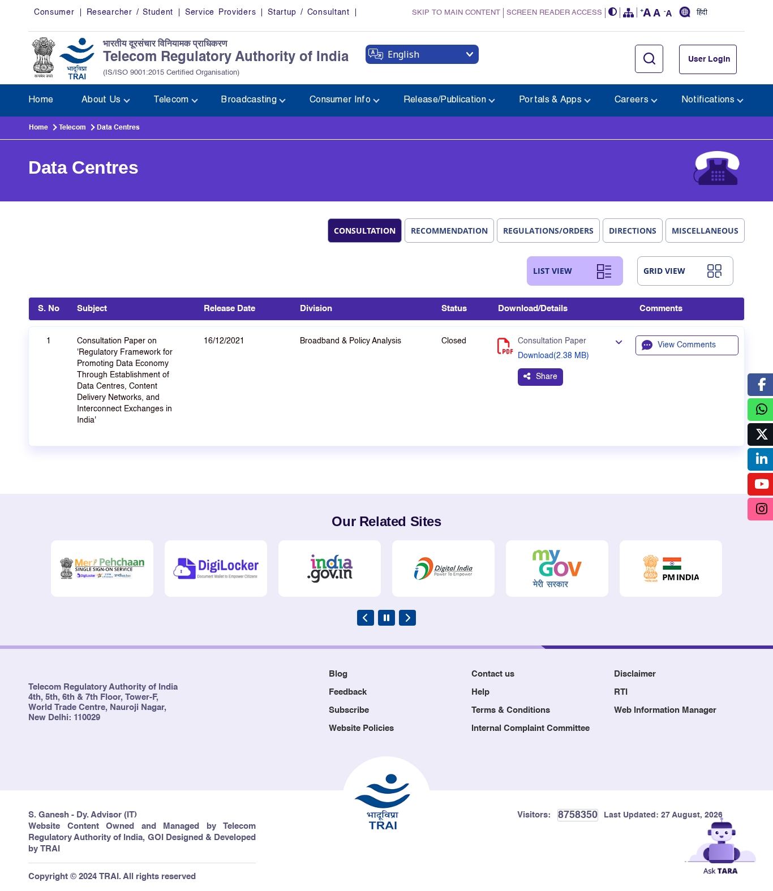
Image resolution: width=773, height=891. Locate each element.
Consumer (54, 12)
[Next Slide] (407, 618)
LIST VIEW (552, 270)
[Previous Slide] (365, 618)
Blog (338, 674)
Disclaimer (635, 674)
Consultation (365, 230)
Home (38, 127)
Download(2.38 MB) (553, 356)
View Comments (687, 345)
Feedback (348, 692)
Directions (632, 230)
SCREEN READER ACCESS (554, 12)
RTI (621, 692)
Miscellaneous (705, 230)
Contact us (492, 674)
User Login (709, 59)
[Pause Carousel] (386, 618)
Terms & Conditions (510, 710)
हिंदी (702, 13)
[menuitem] (40, 100)
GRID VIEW (664, 270)
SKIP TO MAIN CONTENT (456, 12)
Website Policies (361, 728)
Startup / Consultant (308, 12)
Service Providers (220, 12)
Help (480, 692)
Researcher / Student (130, 12)
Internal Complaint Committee (530, 728)
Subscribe (349, 710)
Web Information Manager (665, 710)
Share (546, 377)
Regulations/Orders (548, 230)
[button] (612, 12)
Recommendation (449, 230)
